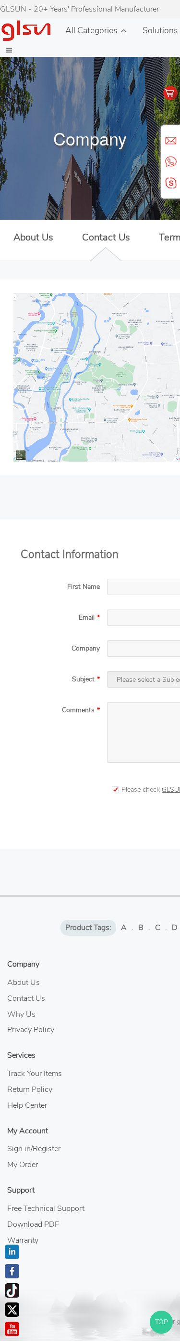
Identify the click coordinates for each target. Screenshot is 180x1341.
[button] (9, 50)
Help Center (27, 1105)
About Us (33, 237)
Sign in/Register (33, 1148)
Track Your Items (34, 1073)
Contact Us (106, 237)
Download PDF (33, 1224)
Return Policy (29, 1089)
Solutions (160, 30)
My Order (22, 1164)
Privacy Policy (30, 1029)
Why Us (21, 1014)
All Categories (91, 30)
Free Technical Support (45, 1208)
